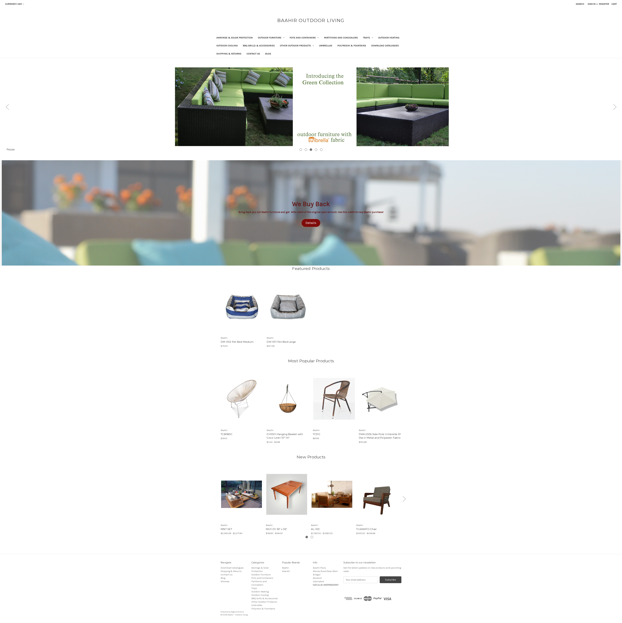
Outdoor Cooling (227, 45)
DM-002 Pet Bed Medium (237, 341)
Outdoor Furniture (269, 37)
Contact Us (253, 53)
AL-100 (315, 529)
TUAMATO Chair (366, 529)
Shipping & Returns (228, 53)
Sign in (591, 4)
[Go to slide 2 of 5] (306, 149)
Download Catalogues (385, 45)
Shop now (311, 116)
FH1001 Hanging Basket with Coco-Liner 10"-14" (285, 436)
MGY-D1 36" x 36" (276, 529)
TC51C (316, 434)
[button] (311, 223)
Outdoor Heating (388, 37)
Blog (268, 53)
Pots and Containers (303, 37)
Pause (11, 149)
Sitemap (225, 581)
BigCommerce (237, 612)
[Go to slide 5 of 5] (321, 149)
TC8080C (226, 434)
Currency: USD (13, 4)
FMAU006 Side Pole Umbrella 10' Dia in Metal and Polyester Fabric (380, 436)
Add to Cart (242, 309)
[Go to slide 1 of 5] (300, 149)
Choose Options (288, 401)
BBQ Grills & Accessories (259, 45)
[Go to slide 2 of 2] (312, 537)
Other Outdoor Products (295, 45)
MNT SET (226, 529)
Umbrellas (325, 45)
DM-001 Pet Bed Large (281, 341)
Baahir (285, 567)
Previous (7, 107)
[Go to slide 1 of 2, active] (306, 537)
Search (580, 4)
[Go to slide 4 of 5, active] (316, 149)
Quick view (242, 303)
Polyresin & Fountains (351, 45)
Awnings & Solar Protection (234, 37)
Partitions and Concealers (341, 37)
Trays (366, 37)
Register (604, 4)
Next (614, 107)
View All (286, 571)
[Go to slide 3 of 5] (311, 149)
